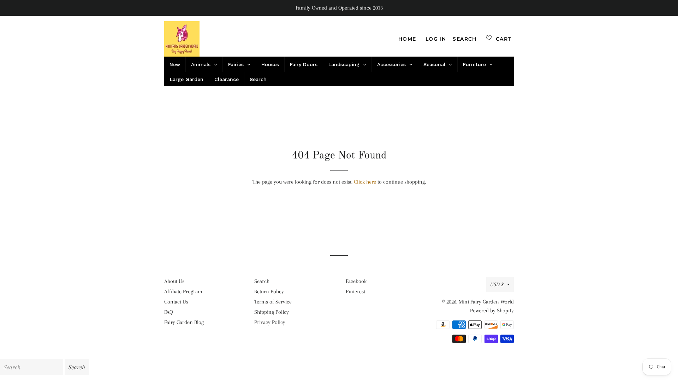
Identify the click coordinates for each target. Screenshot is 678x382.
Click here (365, 182)
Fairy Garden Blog (184, 322)
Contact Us (176, 302)
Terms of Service (273, 302)
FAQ (168, 312)
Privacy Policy (269, 322)
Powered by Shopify (492, 310)
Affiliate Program (183, 291)
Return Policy (269, 291)
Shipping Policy (271, 312)
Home (407, 39)
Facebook (356, 281)
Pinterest (355, 291)
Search (261, 281)
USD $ (497, 284)
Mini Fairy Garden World (486, 302)
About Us (174, 281)
